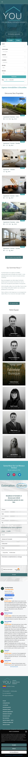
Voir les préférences (14, 752)
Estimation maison (6, 709)
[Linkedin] (19, 474)
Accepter (14, 745)
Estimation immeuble (7, 713)
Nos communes (6, 718)
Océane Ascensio (8, 598)
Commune (4, 54)
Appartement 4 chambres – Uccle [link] (11, 117)
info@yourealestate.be (8, 695)
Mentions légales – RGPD (8, 720)
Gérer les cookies (6, 724)
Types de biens (5, 49)
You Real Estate (9, 587)
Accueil (4, 700)
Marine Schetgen (8, 613)
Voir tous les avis (14, 666)
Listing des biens (6, 702)
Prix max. (4, 70)
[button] (26, 731)
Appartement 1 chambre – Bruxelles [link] (11, 143)
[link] (14, 106)
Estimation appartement (8, 711)
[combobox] (14, 46)
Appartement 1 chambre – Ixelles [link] (11, 196)
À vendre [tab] (10, 40)
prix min (3, 65)
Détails (22, 115)
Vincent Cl (6, 650)
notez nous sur (8, 595)
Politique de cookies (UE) (8, 722)
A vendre (9, 531)
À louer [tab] (18, 40)
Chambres (4, 60)
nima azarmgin (7, 621)
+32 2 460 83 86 (7, 693)
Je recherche (5, 705)
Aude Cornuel (7, 660)
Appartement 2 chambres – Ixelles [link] (11, 222)
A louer (3, 531)
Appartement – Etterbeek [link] (9, 169)
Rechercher (14, 76)
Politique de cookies (8, 755)
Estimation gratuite (7, 707)
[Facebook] (8, 474)
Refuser (14, 748)
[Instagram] (14, 474)
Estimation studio (6, 715)
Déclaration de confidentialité (18, 755)
